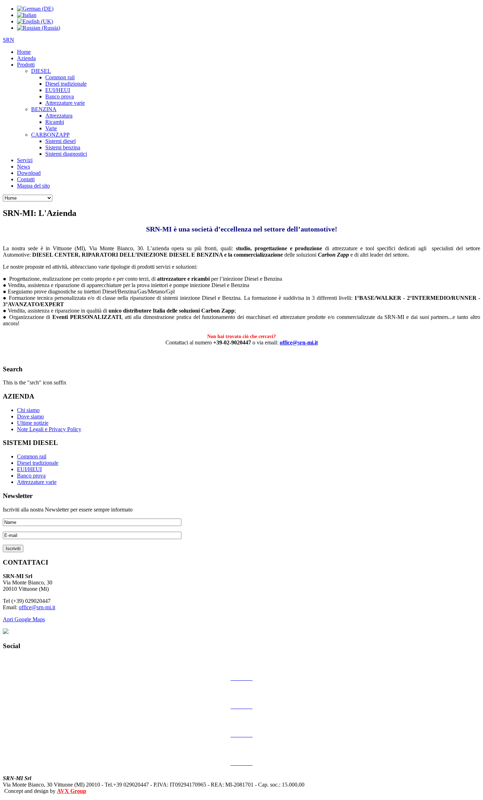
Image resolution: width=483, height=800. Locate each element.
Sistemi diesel (60, 141)
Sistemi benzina (62, 147)
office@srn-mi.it (299, 342)
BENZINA (44, 109)
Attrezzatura (58, 116)
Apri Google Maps (24, 619)
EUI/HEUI (57, 90)
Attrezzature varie (65, 103)
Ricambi (54, 122)
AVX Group (71, 791)
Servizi (25, 160)
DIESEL (41, 71)
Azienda (26, 58)
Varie (51, 128)
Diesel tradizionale (66, 84)
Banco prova (59, 96)
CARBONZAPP (50, 135)
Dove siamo (30, 416)
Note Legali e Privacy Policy (49, 429)
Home (24, 52)
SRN (8, 40)
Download (29, 173)
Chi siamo (28, 410)
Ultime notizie (32, 423)
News (23, 167)
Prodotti (26, 65)
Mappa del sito (33, 186)
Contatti (26, 179)
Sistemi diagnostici (66, 154)
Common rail (60, 77)
